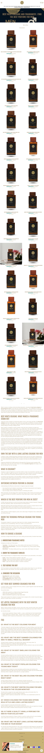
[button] (9, 53)
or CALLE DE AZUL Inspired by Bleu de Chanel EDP (12, 645)
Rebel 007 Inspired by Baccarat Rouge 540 (10, 505)
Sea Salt (24, 643)
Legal (22, 736)
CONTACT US (22, 733)
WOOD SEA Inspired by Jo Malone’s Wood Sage (11, 643)
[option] (22, 7)
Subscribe (22, 742)
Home (22, 11)
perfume (5, 492)
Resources (22, 739)
